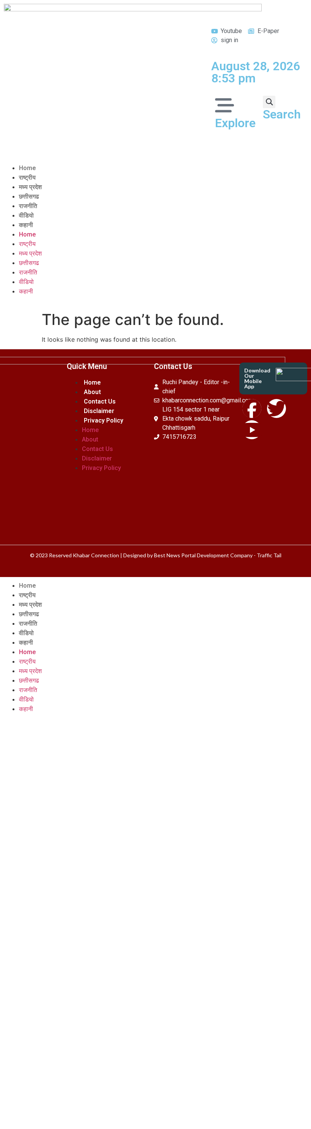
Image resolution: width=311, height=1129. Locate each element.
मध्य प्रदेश (30, 187)
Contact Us (100, 401)
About (92, 392)
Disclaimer (99, 411)
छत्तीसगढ (29, 196)
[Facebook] (251, 408)
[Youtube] (251, 429)
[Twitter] (276, 408)
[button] (269, 102)
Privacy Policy (103, 420)
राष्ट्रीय (27, 177)
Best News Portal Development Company (203, 555)
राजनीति (28, 206)
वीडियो (26, 215)
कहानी (26, 225)
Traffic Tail (269, 555)
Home (27, 168)
